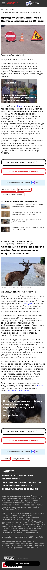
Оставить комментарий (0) (24, 171)
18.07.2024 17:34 (7, 10)
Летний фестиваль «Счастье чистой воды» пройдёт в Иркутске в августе (27, 205)
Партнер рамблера (22, 558)
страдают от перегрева (17, 391)
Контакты (7, 475)
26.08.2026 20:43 (8, 241)
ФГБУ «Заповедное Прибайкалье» (16, 287)
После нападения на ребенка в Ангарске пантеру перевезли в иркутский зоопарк (22, 406)
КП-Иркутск (26, 304)
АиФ (22, 55)
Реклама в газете (11, 479)
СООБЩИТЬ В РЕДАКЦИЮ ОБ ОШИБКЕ (20, 489)
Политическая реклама (14, 482)
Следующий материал (22, 563)
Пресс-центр (34, 482)
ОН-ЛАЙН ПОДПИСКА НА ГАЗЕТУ (17, 486)
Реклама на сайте (23, 475)
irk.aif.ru (19, 106)
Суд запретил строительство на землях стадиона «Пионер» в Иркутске (26, 213)
